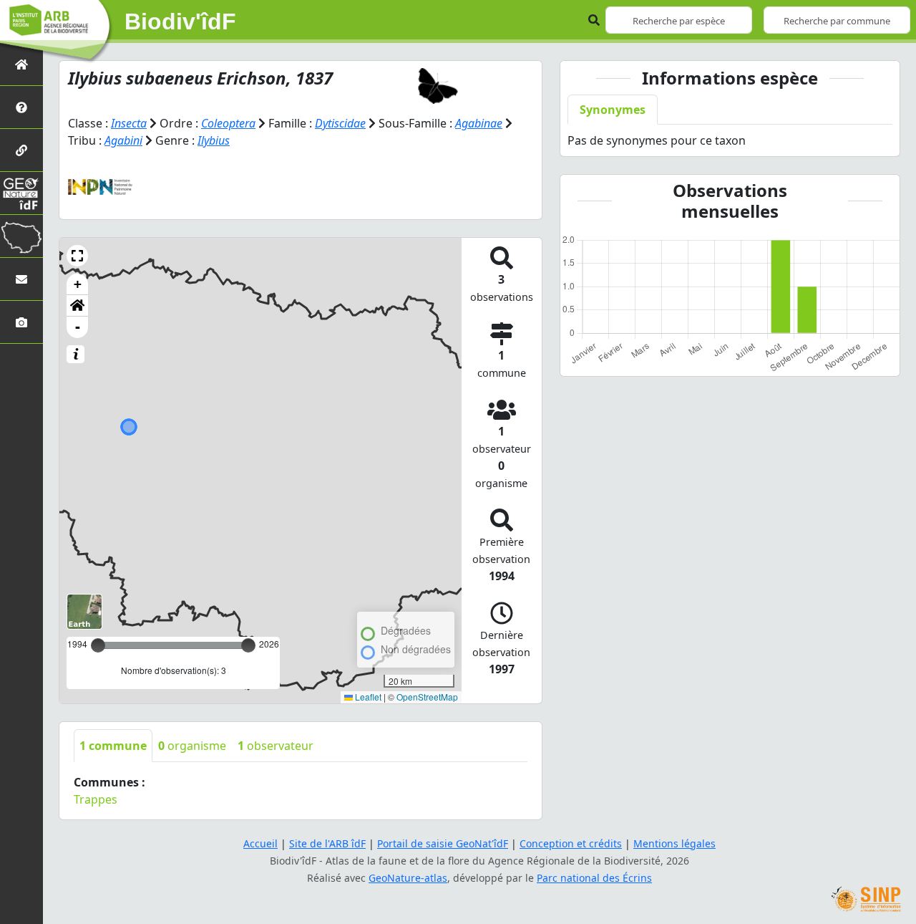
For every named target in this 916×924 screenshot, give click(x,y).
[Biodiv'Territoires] (21, 236)
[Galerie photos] (21, 322)
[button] (77, 255)
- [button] (78, 327)
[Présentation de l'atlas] (21, 107)
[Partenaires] (21, 150)
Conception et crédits (571, 843)
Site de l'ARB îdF (327, 843)
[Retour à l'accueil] (21, 64)
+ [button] (78, 284)
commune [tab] (113, 746)
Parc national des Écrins (594, 878)
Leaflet (367, 696)
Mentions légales (674, 843)
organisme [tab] (192, 746)
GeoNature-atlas (408, 878)
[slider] (248, 645)
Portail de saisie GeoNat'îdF (442, 843)
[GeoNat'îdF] (21, 193)
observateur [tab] (275, 746)
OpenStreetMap (427, 696)
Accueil (260, 843)
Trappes (95, 799)
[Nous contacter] (21, 279)
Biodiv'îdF (180, 21)
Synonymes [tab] (612, 109)
